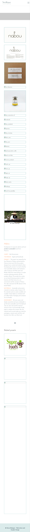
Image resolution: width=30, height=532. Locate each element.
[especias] (15, 129)
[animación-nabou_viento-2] (15, 34)
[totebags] (15, 187)
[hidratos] (15, 146)
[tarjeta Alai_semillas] (15, 73)
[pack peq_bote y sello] (15, 151)
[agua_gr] (15, 173)
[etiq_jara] (15, 142)
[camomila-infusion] (15, 101)
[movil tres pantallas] (15, 191)
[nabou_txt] (15, 52)
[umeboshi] (15, 120)
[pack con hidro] (15, 155)
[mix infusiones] (15, 87)
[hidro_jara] (15, 138)
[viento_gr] (15, 164)
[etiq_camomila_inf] (15, 115)
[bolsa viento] (15, 182)
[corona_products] (15, 160)
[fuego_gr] (15, 178)
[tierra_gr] (15, 169)
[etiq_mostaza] (15, 133)
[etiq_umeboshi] (15, 124)
